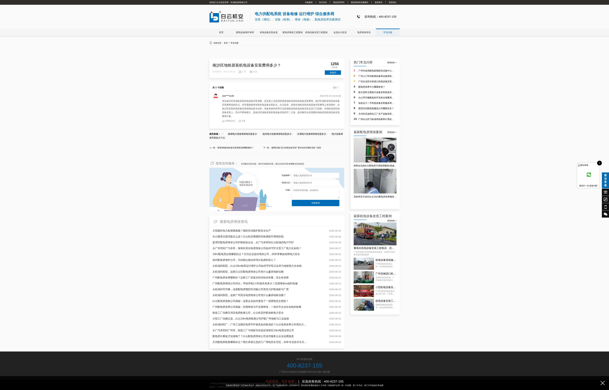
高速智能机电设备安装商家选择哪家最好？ (235, 148)
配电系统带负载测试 (359, 2)
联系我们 (392, 2)
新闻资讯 (378, 2)
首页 (221, 32)
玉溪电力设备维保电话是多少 (311, 134)
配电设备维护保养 (245, 32)
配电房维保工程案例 (293, 32)
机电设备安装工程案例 (316, 32)
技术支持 (323, 2)
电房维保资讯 (364, 32)
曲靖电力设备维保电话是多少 (242, 134)
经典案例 (309, 2)
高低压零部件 (339, 2)
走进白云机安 (340, 32)
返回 (319, 148)
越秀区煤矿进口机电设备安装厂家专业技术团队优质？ (294, 148)
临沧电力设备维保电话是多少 (277, 134)
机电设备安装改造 (269, 32)
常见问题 (387, 32)
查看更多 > (391, 62)
